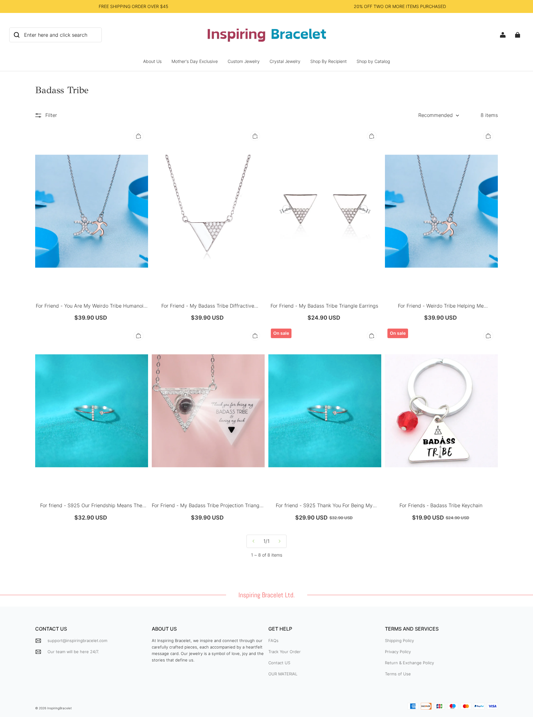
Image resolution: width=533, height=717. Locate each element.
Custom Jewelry (244, 61)
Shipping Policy (399, 640)
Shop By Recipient (328, 61)
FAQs (273, 640)
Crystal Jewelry (285, 61)
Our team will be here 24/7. (73, 651)
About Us (152, 61)
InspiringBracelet (59, 708)
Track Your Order (284, 651)
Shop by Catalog (373, 61)
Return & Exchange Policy (409, 662)
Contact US (279, 662)
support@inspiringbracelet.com (77, 640)
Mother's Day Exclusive (194, 61)
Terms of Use (398, 673)
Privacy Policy (398, 651)
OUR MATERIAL (282, 673)
